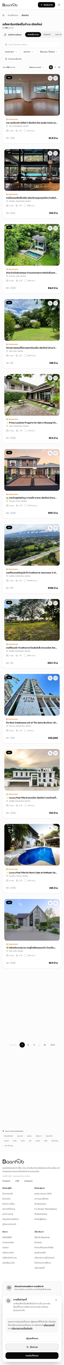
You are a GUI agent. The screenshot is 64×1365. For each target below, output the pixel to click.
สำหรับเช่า (47, 34)
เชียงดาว (39, 1136)
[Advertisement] (32, 1003)
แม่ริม (15, 1141)
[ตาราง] (51, 67)
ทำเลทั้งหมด (13, 15)
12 (45, 1045)
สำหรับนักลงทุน (40, 1214)
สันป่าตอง (55, 1141)
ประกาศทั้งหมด (8, 1209)
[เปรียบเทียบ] (50, 78)
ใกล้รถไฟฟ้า (7, 1237)
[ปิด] (56, 1300)
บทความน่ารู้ (7, 1214)
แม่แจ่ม (29, 1136)
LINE (17, 1181)
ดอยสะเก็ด (49, 1136)
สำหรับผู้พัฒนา (40, 1219)
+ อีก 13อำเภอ (8, 1146)
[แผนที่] (59, 67)
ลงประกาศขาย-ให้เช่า (43, 1193)
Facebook (6, 1181)
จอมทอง (20, 1136)
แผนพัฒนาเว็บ (8, 1262)
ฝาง (30, 1141)
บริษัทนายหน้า (8, 1252)
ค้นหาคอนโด (7, 1193)
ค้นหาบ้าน (6, 1198)
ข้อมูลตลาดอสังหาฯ (10, 1219)
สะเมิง (23, 1141)
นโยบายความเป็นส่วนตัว (44, 1257)
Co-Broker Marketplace (45, 1209)
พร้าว (45, 1141)
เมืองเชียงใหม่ (8, 1136)
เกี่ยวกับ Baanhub (42, 1237)
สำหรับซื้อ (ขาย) (33, 34)
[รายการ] (55, 67)
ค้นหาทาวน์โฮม (8, 1203)
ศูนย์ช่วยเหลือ (40, 1252)
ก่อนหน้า (13, 1045)
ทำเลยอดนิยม (8, 1242)
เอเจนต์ (5, 1247)
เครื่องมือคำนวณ (9, 1257)
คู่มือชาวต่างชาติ (9, 1224)
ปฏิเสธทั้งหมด (32, 1338)
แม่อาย (38, 1141)
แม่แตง (6, 1141)
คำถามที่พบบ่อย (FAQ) (43, 1247)
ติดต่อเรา (38, 1242)
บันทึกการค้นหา (15, 34)
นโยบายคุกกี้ (39, 1267)
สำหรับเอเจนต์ (40, 1203)
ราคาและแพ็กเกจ (41, 1198)
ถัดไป (52, 1045)
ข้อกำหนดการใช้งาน (42, 1262)
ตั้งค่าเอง (34, 1347)
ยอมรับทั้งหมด (32, 1355)
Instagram (28, 1181)
